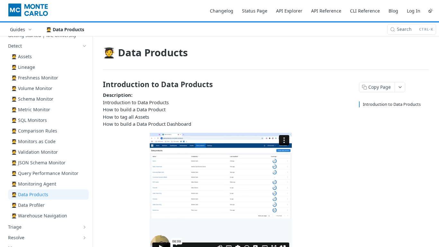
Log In (413, 11)
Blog (393, 11)
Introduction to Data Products (392, 104)
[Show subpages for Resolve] (84, 237)
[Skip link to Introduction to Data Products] (98, 84)
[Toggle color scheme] (431, 10)
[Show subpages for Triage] (84, 227)
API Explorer (289, 11)
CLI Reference (365, 11)
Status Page (254, 11)
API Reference (326, 11)
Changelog (221, 11)
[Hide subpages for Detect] (84, 46)
